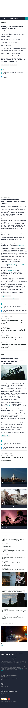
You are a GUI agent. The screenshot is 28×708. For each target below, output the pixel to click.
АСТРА (2, 684)
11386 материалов (5, 646)
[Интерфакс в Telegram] (4, 694)
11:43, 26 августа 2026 (5, 197)
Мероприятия (11, 654)
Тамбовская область (6, 119)
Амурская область (6, 296)
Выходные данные (4, 702)
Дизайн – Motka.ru (4, 704)
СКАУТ (2, 682)
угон (8, 64)
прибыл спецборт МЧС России (16, 264)
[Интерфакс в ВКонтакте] (6, 694)
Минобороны (13, 64)
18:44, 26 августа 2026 (5, 86)
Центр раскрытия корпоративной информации (9, 691)
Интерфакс (14, 19)
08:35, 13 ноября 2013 (5, 24)
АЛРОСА (4, 435)
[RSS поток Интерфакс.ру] (8, 694)
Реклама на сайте (4, 654)
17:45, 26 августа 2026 (5, 355)
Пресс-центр (15, 653)
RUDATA (2, 690)
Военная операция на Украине (9, 644)
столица (3, 64)
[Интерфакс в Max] (10, 694)
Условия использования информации (8, 701)
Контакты (3, 653)
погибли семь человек (17, 251)
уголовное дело (12, 270)
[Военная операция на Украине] (14, 642)
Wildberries (15, 119)
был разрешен (9, 405)
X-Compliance (3, 680)
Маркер (2, 683)
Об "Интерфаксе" (9, 653)
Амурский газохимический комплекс (10, 298)
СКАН (2, 689)
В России (3, 22)
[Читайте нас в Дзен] (2, 694)
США (8, 435)
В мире (3, 354)
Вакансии (21, 653)
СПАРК (2, 679)
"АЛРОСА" (3, 426)
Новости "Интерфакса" (5, 687)
